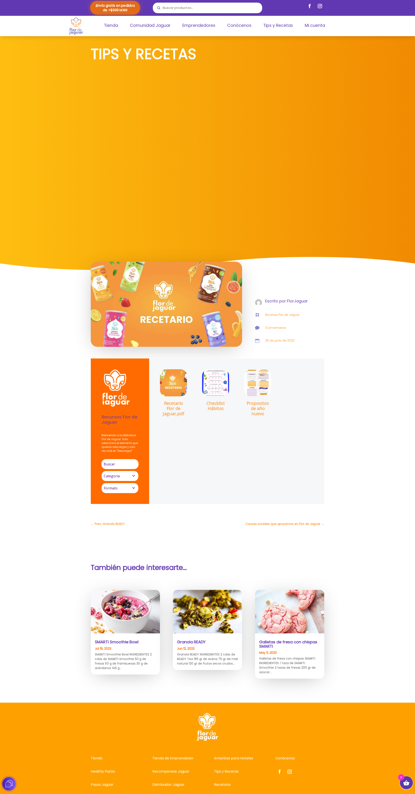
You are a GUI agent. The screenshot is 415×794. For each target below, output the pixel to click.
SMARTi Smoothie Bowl (117, 642)
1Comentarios (275, 328)
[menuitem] (111, 25)
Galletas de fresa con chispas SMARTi (288, 644)
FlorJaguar (297, 301)
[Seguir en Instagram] (320, 6)
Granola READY (191, 642)
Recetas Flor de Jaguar (282, 315)
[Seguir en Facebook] (310, 6)
